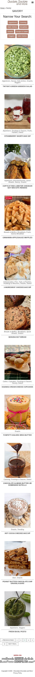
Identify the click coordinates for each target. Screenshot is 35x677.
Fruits (29, 131)
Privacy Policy (17, 673)
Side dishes (21, 81)
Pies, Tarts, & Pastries (22, 282)
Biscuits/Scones (19, 180)
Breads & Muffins (10, 232)
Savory (13, 81)
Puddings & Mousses (11, 283)
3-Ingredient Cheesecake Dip (17, 287)
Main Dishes (12, 27)
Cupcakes (12, 381)
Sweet (20, 132)
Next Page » (12, 644)
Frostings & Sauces (19, 131)
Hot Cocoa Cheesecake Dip (17, 533)
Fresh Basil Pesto (17, 631)
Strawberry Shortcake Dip (17, 136)
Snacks (10, 31)
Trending (20, 529)
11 (5, 644)
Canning (23, 22)
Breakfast (24, 27)
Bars (14, 578)
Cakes (5, 381)
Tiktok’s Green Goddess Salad (17, 86)
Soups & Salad (22, 31)
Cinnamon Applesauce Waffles (17, 237)
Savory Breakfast (17, 234)
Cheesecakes (8, 282)
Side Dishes (22, 36)
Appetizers (13, 22)
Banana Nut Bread (17, 337)
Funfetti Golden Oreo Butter (17, 435)
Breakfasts (22, 232)
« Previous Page (8, 640)
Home (2, 8)
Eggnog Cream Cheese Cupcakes (17, 387)
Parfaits (15, 132)
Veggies (11, 36)
